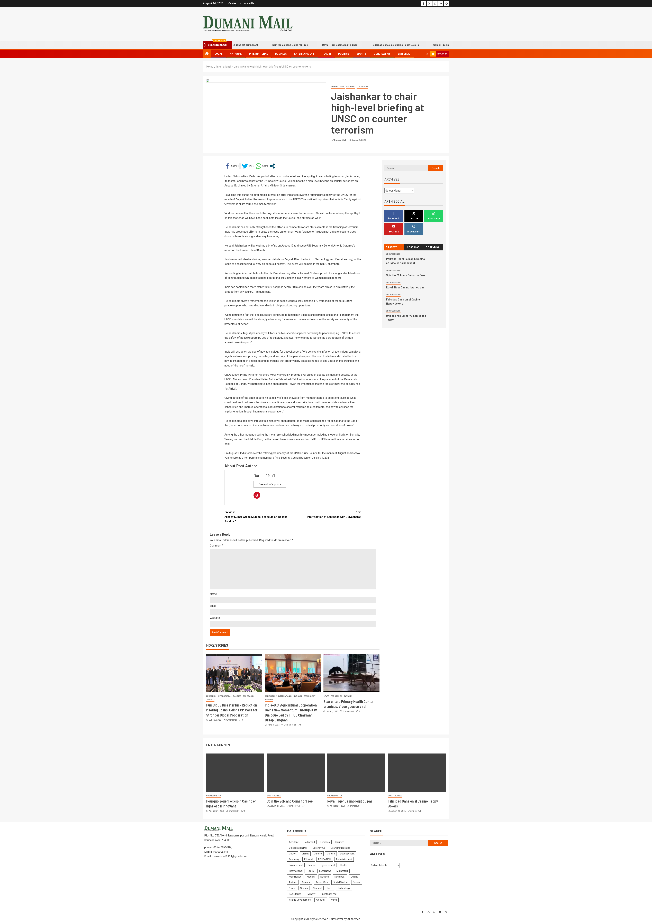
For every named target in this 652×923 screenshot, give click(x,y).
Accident (293, 842)
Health (326, 53)
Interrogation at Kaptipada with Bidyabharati (334, 514)
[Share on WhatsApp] (262, 166)
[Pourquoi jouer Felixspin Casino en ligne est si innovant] (235, 773)
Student (317, 888)
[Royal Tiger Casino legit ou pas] (356, 773)
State (326, 696)
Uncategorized (393, 254)
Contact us (234, 3)
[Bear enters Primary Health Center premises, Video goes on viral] (351, 673)
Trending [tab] (434, 247)
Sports (361, 53)
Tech (329, 888)
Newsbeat (339, 876)
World (334, 899)
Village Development (300, 899)
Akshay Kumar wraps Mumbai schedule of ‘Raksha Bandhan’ (255, 517)
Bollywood (309, 842)
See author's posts (270, 484)
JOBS (311, 871)
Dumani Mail (340, 140)
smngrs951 (234, 811)
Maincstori (342, 871)
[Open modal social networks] (272, 166)
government (328, 865)
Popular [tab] (414, 247)
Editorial (404, 53)
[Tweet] (248, 166)
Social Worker (340, 882)
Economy (294, 859)
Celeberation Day (298, 847)
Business (281, 53)
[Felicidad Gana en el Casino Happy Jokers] (417, 773)
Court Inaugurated (340, 847)
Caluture (339, 842)
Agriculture (271, 696)
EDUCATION (211, 696)
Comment (216, 545)
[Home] (207, 54)
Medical (311, 876)
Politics (343, 53)
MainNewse (295, 876)
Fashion (312, 865)
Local (218, 53)
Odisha (354, 876)
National (236, 53)
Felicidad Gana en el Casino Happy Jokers (368, 45)
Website (215, 617)
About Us (249, 3)
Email (213, 605)
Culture (318, 853)
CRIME (305, 853)
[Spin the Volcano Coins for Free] (296, 773)
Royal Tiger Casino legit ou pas (312, 45)
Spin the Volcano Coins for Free (263, 45)
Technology (309, 696)
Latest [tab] (392, 247)
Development (347, 853)
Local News (325, 871)
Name (213, 594)
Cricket (292, 853)
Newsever (337, 919)
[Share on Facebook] (230, 166)
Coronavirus (382, 53)
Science (306, 882)
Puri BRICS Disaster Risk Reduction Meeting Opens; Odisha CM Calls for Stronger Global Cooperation (231, 710)
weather (320, 899)
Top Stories (362, 87)
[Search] (427, 54)
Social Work (322, 882)
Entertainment (304, 53)
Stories (304, 888)
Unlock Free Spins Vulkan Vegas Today (428, 45)
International (258, 53)
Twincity (210, 700)
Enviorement (296, 865)
